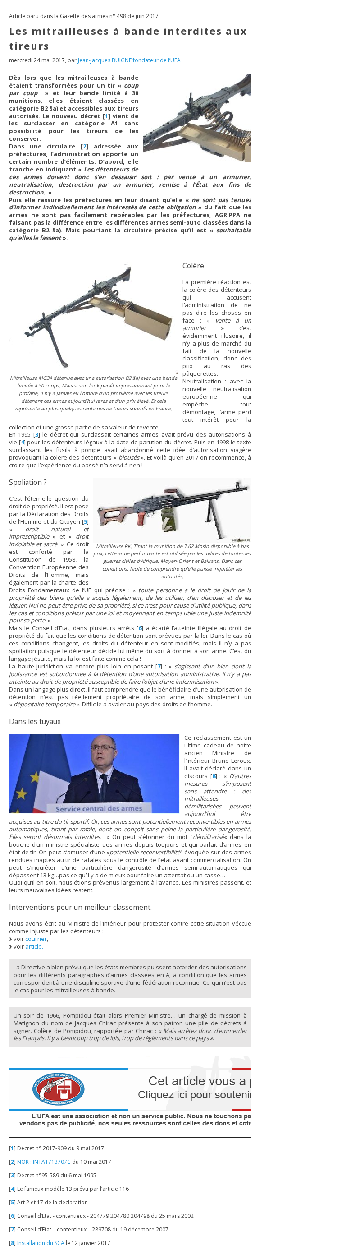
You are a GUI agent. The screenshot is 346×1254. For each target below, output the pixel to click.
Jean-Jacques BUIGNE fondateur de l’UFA (129, 60)
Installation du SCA (40, 1243)
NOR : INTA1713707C (44, 1162)
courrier (36, 939)
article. (34, 946)
